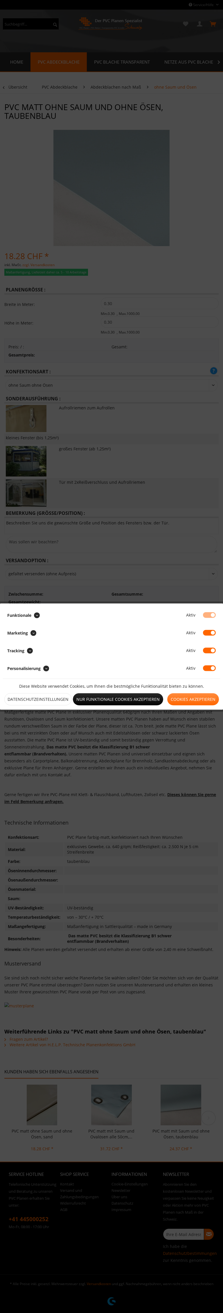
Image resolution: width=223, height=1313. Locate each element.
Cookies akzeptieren (193, 699)
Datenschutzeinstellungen (38, 699)
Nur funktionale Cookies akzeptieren (118, 699)
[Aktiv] (209, 615)
